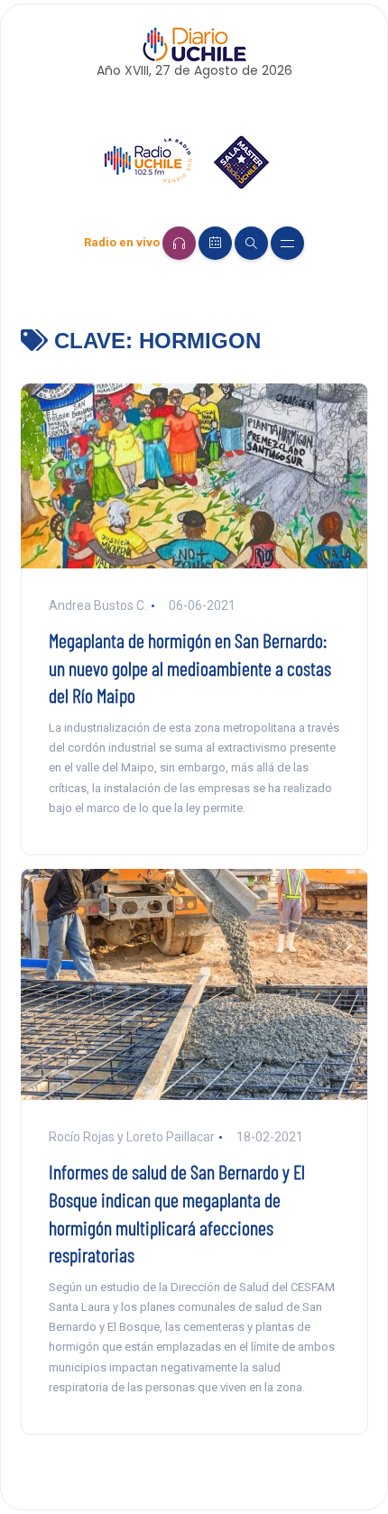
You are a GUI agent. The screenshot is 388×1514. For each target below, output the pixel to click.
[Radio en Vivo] (179, 243)
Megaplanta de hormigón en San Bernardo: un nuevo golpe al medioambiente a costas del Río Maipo (190, 667)
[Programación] (215, 243)
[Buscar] (251, 243)
